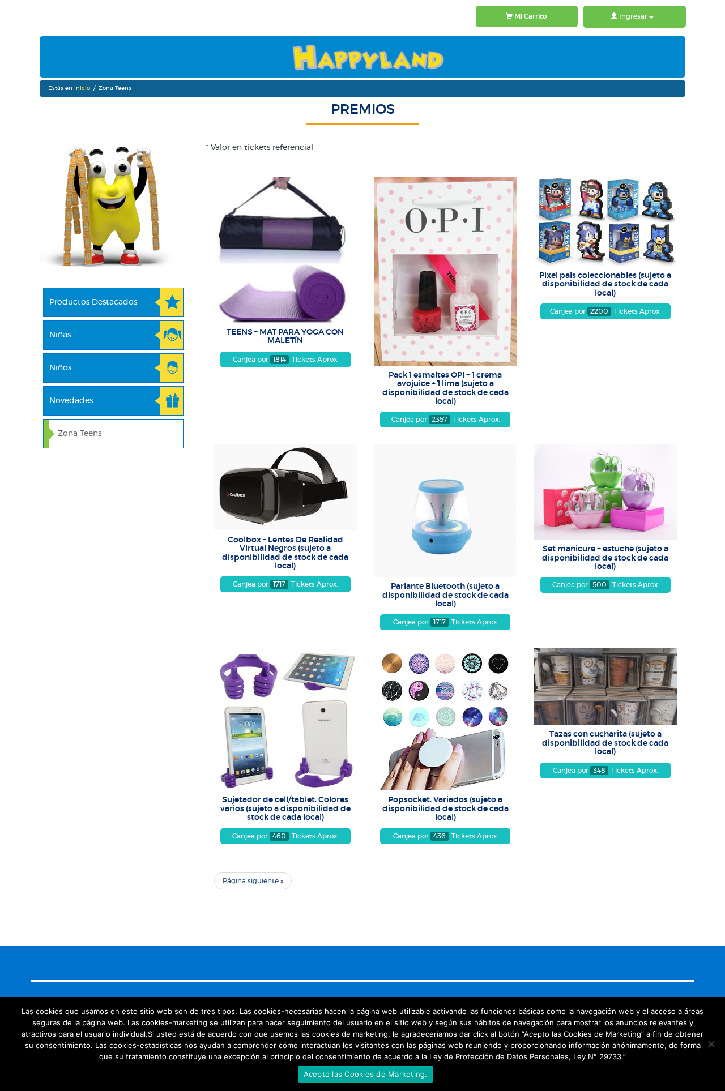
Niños (60, 368)
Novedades (71, 401)
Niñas (60, 335)
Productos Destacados (93, 302)
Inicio (82, 88)
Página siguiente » (253, 881)
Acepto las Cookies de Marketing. (366, 1074)
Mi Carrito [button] (530, 16)
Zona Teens (79, 434)
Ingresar (633, 16)
